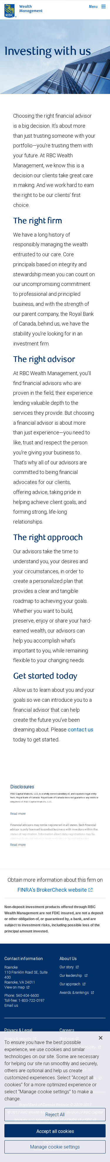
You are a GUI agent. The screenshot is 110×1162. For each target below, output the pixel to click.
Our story (67, 966)
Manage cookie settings (55, 1147)
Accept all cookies (55, 1131)
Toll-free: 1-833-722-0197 (24, 1000)
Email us (11, 1005)
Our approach (70, 983)
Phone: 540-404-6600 (21, 995)
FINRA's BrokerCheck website (52, 889)
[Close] (100, 1037)
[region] (55, 1096)
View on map (14, 987)
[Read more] (18, 814)
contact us (80, 729)
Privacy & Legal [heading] (18, 1030)
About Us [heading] (68, 958)
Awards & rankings (75, 992)
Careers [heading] (67, 1030)
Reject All (55, 1114)
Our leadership (71, 975)
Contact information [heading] (23, 958)
